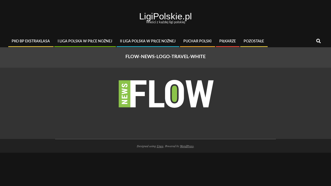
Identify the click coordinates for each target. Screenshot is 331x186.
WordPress (187, 146)
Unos (160, 146)
